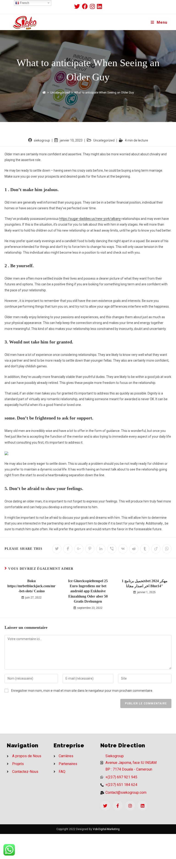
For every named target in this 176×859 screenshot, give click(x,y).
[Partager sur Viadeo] (155, 548)
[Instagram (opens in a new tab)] (93, 6)
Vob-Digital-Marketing (106, 829)
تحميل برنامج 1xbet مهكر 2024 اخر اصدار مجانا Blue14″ (145, 583)
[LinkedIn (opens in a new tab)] (99, 6)
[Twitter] (105, 806)
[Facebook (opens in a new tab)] (86, 6)
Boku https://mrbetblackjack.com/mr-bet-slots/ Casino (31, 586)
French (24, 3)
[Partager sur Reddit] (133, 548)
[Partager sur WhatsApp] (166, 548)
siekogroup (42, 140)
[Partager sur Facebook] (67, 548)
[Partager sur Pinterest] (89, 548)
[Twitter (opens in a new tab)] (78, 6)
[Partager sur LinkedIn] (100, 548)
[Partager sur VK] (122, 548)
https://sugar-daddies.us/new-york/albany (90, 219)
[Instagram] (130, 806)
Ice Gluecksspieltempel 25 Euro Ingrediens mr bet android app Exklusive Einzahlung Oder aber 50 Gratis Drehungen (88, 591)
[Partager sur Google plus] (78, 548)
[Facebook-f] (118, 806)
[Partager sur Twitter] (56, 548)
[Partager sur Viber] (111, 548)
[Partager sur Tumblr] (144, 548)
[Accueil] (44, 92)
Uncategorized (104, 140)
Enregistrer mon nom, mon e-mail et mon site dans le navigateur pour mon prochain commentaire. (82, 690)
